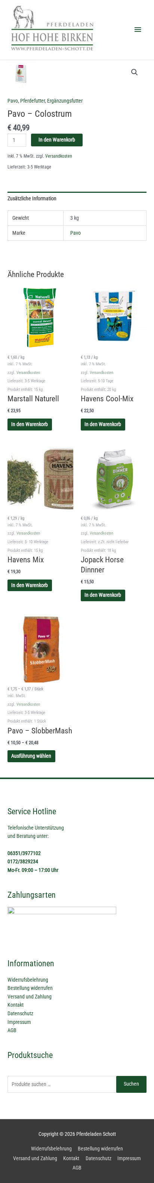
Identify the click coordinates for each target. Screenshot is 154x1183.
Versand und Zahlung (29, 997)
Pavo (12, 101)
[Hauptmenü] (138, 30)
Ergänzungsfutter (65, 101)
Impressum (19, 1022)
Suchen (131, 1084)
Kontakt (15, 1005)
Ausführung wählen (31, 756)
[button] (134, 72)
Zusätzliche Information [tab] (31, 198)
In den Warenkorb (56, 140)
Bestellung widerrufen (30, 988)
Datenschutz (20, 1013)
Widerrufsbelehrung (27, 980)
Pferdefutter (32, 101)
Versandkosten (58, 156)
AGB (11, 1030)
